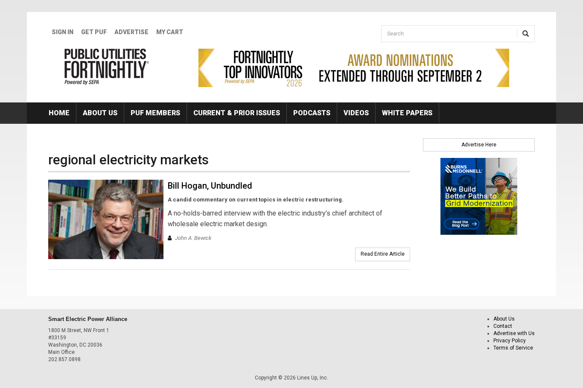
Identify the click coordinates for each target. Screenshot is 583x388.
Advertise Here (478, 145)
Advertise (131, 32)
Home (59, 113)
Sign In (62, 32)
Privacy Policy (509, 341)
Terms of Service (513, 348)
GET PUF (94, 32)
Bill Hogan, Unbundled (210, 186)
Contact (502, 326)
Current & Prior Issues (236, 113)
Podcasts (311, 113)
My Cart (169, 32)
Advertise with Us (514, 333)
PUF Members (155, 113)
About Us (100, 113)
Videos (356, 113)
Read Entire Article (383, 254)
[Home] (107, 67)
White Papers (407, 113)
